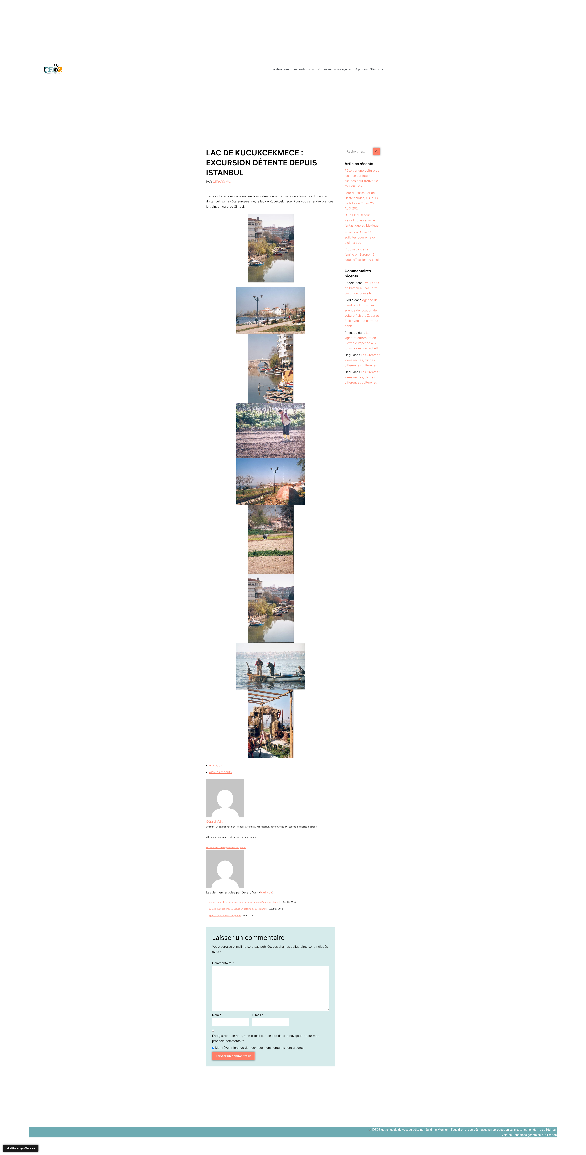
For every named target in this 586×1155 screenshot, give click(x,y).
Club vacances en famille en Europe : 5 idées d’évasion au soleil (362, 254)
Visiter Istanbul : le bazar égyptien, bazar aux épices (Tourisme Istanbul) (244, 902)
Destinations (280, 69)
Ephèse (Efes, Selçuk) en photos (225, 915)
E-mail (257, 1015)
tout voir (266, 892)
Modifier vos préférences (21, 1148)
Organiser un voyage (332, 69)
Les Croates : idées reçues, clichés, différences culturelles (362, 360)
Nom (216, 1015)
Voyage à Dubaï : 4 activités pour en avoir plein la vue (361, 237)
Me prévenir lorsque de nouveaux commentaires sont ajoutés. (259, 1048)
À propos (215, 765)
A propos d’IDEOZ (367, 69)
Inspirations (301, 69)
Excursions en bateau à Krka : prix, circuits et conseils (362, 288)
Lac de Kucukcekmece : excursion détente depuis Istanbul (238, 909)
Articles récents (220, 772)
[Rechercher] (376, 151)
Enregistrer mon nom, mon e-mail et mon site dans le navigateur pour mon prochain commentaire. (265, 1038)
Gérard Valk (223, 182)
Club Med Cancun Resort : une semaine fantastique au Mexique (362, 220)
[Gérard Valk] (225, 816)
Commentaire (223, 963)
